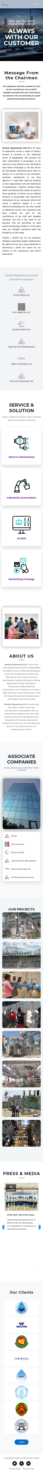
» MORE (22, 1442)
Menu (36, 4)
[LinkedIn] (28, 1463)
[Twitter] (14, 1463)
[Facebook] (21, 1463)
